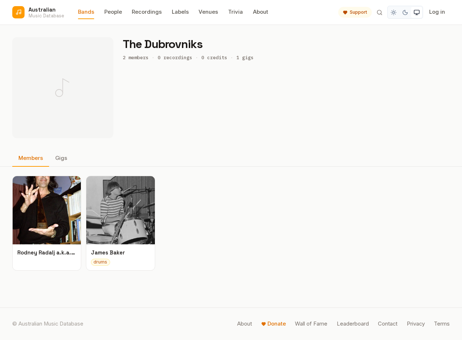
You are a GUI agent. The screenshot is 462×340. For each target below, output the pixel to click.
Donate (276, 324)
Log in (437, 12)
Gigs (61, 158)
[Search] (379, 12)
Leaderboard (353, 324)
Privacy (416, 324)
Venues (208, 12)
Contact (387, 324)
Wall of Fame (311, 324)
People (113, 12)
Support (358, 12)
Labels (180, 12)
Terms (442, 324)
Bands (86, 12)
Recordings (147, 12)
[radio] (393, 12)
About (260, 12)
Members (30, 158)
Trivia (235, 12)
